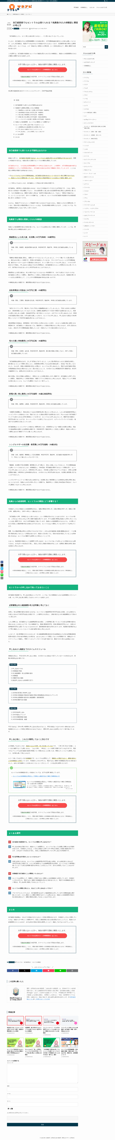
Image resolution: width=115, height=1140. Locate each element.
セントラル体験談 (36, 962)
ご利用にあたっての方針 (42, 999)
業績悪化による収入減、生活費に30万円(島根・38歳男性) (34, 110)
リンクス (86, 229)
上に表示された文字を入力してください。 (18, 1112)
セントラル (16, 28)
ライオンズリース (89, 222)
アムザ (86, 88)
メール (9, 1093)
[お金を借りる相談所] (19, 7)
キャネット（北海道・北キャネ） (93, 135)
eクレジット (87, 102)
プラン (86, 198)
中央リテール (87, 170)
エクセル (86, 109)
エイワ (86, 105)
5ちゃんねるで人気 (89, 58)
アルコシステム (88, 91)
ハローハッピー (88, 180)
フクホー (86, 191)
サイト (9, 1101)
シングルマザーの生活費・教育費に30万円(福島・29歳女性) (34, 119)
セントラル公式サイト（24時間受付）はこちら (42, 69)
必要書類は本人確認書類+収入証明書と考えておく (32, 127)
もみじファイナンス (89, 215)
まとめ (17, 137)
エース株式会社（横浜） (90, 112)
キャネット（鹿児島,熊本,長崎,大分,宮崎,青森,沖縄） (95, 127)
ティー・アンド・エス (90, 173)
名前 (8, 1086)
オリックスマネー (89, 123)
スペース (86, 156)
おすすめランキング (89, 62)
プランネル (87, 201)
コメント (10, 1062)
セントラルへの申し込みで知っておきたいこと (29, 124)
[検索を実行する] (106, 47)
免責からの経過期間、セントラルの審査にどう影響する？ (33, 122)
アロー (86, 95)
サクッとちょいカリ (89, 142)
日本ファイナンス (89, 177)
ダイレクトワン (88, 166)
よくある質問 (19, 134)
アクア (86, 84)
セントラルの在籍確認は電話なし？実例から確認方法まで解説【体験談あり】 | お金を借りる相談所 (49, 782)
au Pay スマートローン (90, 119)
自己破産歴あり (27, 962)
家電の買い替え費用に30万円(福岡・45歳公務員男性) (33, 117)
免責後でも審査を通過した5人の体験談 (27, 108)
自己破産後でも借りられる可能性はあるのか (28, 105)
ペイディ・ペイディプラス (91, 208)
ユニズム (86, 218)
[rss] (105, 1)
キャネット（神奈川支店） (91, 138)
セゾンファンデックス (90, 159)
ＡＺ (85, 116)
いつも (86, 98)
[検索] (107, 1)
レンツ (86, 236)
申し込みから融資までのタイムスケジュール (30, 129)
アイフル (86, 81)
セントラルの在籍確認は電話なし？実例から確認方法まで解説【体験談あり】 (36, 776)
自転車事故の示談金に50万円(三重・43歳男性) (31, 112)
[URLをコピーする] (72, 970)
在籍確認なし (87, 65)
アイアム (86, 77)
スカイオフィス (88, 152)
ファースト (87, 187)
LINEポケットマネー (89, 226)
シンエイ (86, 145)
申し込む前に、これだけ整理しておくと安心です (31, 131)
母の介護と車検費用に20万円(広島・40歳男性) (31, 114)
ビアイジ (86, 184)
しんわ (86, 149)
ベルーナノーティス (89, 212)
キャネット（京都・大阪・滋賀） (93, 131)
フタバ (86, 194)
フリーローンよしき (89, 205)
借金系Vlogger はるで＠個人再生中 (16, 999)
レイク (86, 233)
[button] (13, 970)
